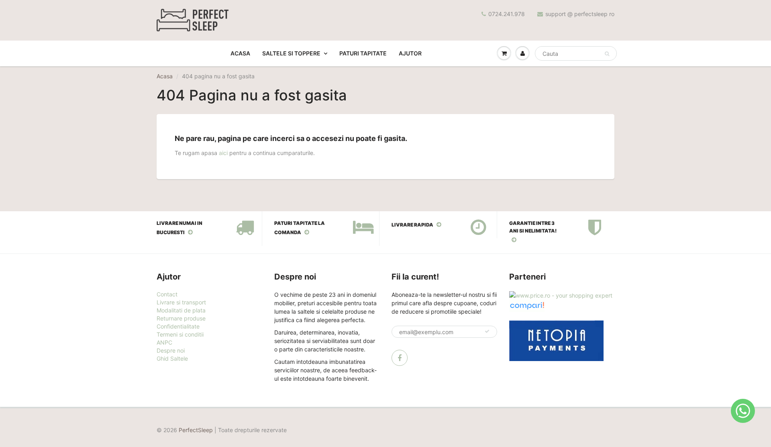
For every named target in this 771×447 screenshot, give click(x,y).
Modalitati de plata (181, 310)
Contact (167, 294)
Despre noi (171, 350)
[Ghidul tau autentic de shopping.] (527, 305)
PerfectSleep (196, 430)
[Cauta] (607, 53)
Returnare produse (181, 318)
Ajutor (410, 53)
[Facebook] (400, 358)
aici (223, 152)
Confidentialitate (178, 326)
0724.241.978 (506, 13)
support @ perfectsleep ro (579, 13)
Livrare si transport (181, 302)
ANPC (164, 342)
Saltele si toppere (291, 53)
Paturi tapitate (363, 53)
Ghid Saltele (172, 358)
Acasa (240, 53)
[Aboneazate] (487, 331)
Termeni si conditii (180, 334)
